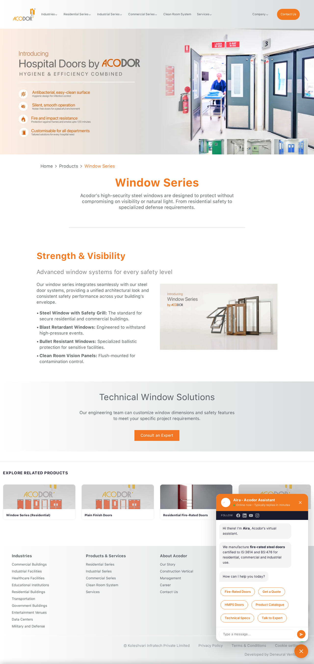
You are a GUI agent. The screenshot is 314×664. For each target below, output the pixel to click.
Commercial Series (141, 14)
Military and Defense (28, 626)
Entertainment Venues (29, 612)
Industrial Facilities (27, 571)
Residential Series (76, 14)
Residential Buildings (28, 592)
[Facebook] (238, 515)
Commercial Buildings (29, 564)
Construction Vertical (176, 571)
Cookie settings (288, 645)
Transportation (23, 599)
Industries (48, 14)
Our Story (167, 564)
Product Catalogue (270, 605)
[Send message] (301, 634)
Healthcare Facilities (28, 578)
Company (259, 14)
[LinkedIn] (245, 515)
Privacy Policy (210, 645)
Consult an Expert (157, 435)
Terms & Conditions (249, 645)
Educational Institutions (30, 585)
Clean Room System (177, 14)
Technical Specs (237, 618)
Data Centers (22, 619)
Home (46, 166)
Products (68, 166)
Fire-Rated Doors (238, 592)
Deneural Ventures (286, 654)
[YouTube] (251, 515)
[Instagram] (257, 515)
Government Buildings (29, 606)
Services (203, 14)
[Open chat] (301, 651)
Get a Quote (271, 592)
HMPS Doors (234, 605)
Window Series (99, 166)
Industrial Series (108, 14)
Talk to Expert (272, 618)
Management (170, 578)
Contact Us (288, 14)
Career (165, 585)
